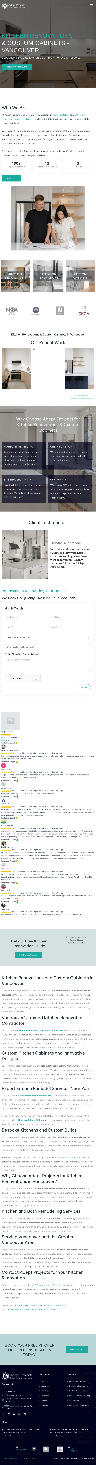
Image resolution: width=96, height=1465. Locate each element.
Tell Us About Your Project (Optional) (22, 654)
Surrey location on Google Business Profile (33, 1309)
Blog (4, 1422)
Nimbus (41, 380)
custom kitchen (61, 115)
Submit (83, 687)
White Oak (12, 378)
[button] (3, 552)
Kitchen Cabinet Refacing (32, 1120)
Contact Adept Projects (49, 1285)
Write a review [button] (6, 740)
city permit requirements (73, 1157)
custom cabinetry (24, 119)
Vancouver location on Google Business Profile (41, 1305)
